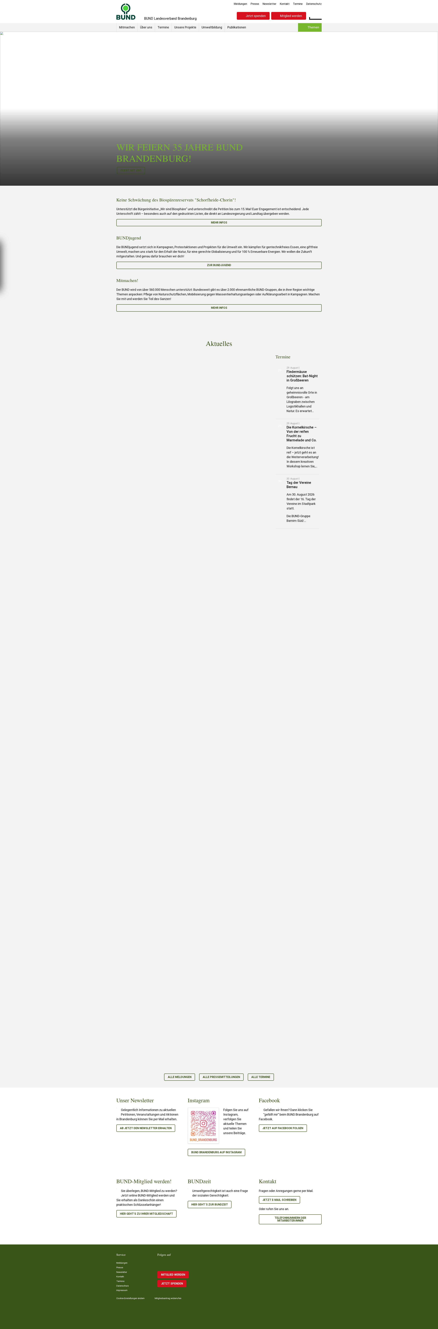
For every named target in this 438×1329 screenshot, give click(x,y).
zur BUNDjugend (219, 265)
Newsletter (269, 3)
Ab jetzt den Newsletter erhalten (146, 1128)
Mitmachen (127, 27)
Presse (254, 3)
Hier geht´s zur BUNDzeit (209, 1204)
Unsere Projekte (185, 27)
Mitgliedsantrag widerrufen (168, 1298)
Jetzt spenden (256, 16)
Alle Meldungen (179, 1077)
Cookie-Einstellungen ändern (130, 1298)
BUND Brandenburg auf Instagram (216, 1152)
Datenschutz (314, 3)
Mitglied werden (291, 16)
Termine (298, 3)
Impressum (121, 1290)
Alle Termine (260, 1077)
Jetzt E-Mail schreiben (279, 1200)
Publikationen (236, 27)
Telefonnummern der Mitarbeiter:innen (290, 1219)
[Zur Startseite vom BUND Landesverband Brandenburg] (126, 11)
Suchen (319, 15)
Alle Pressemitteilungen (221, 1077)
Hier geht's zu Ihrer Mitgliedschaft (146, 1213)
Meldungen (240, 3)
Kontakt (284, 3)
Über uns (146, 27)
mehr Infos (219, 222)
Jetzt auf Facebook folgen (282, 1128)
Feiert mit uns (131, 170)
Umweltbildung (212, 27)
